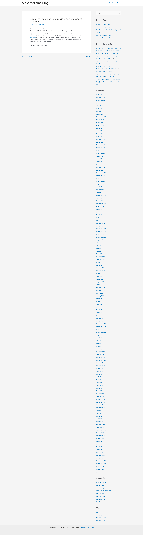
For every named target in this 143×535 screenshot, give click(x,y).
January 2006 (100, 458)
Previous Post (27, 57)
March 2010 (99, 349)
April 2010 (99, 346)
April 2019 (99, 217)
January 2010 (100, 354)
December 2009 (101, 357)
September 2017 (101, 271)
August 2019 (100, 206)
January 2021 (100, 170)
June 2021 (99, 159)
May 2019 (99, 215)
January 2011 (100, 321)
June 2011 (99, 307)
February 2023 (100, 111)
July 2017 (99, 276)
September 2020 (101, 181)
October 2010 (100, 329)
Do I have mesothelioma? (103, 24)
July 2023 (99, 103)
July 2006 (99, 441)
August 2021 (100, 156)
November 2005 (101, 463)
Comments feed (101, 518)
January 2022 (100, 142)
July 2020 (99, 187)
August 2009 (100, 368)
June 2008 (99, 385)
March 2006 (99, 452)
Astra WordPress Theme (87, 527)
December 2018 (101, 229)
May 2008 (99, 388)
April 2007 (99, 419)
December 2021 (101, 145)
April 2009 (99, 377)
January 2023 (100, 114)
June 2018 (99, 245)
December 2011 (100, 298)
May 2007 (99, 416)
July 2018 (99, 243)
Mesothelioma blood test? (103, 35)
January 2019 (100, 226)
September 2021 (101, 153)
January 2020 (100, 192)
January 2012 (100, 296)
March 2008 (99, 391)
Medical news (35, 24)
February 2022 (100, 139)
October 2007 (100, 405)
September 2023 (101, 100)
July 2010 (99, 338)
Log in (98, 512)
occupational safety (102, 499)
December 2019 (101, 195)
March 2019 (99, 220)
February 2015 (100, 287)
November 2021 (101, 148)
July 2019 (99, 209)
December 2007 (101, 399)
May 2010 (99, 343)
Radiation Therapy (112, 76)
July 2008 (99, 382)
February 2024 (100, 97)
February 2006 (100, 455)
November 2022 (101, 117)
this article (33, 37)
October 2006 (100, 433)
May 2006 (99, 447)
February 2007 (100, 424)
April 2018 (99, 251)
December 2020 (101, 173)
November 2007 (101, 402)
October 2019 (100, 201)
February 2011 (100, 318)
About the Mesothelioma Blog (111, 3)
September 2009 (101, 366)
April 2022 (99, 136)
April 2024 (99, 94)
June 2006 (99, 444)
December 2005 (101, 461)
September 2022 (101, 122)
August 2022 (100, 125)
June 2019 (99, 212)
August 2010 (100, 335)
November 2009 (101, 360)
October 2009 (100, 363)
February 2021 (100, 167)
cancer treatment (101, 485)
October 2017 (100, 268)
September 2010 (101, 332)
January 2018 (100, 259)
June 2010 (99, 340)
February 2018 (100, 257)
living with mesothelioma (103, 490)
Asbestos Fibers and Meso (104, 38)
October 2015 (100, 279)
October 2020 (100, 178)
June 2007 (99, 413)
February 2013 (100, 290)
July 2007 (99, 410)
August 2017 (100, 273)
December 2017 (101, 262)
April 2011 (99, 312)
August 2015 (100, 282)
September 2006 (101, 435)
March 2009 (99, 380)
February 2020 (100, 189)
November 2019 (101, 198)
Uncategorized (100, 502)
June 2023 (99, 106)
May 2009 (99, 374)
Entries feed (99, 515)
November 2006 (101, 430)
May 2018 (99, 248)
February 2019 (100, 223)
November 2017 (101, 265)
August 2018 (100, 240)
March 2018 (99, 254)
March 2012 (99, 293)
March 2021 (99, 164)
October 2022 (100, 120)
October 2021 (100, 150)
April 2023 (99, 108)
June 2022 (99, 131)
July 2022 (99, 128)
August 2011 (99, 301)
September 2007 (101, 407)
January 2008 (100, 396)
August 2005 (100, 469)
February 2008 (100, 394)
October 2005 (100, 466)
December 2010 (101, 324)
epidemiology (100, 488)
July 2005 (99, 472)
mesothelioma (100, 496)
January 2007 (100, 427)
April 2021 (99, 161)
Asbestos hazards (101, 482)
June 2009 (99, 371)
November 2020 (101, 175)
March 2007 (99, 421)
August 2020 (100, 184)
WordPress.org (100, 520)
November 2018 (101, 231)
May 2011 (99, 310)
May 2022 (99, 134)
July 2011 (99, 304)
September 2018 (101, 237)
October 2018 (100, 234)
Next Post (87, 57)
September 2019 (101, 203)
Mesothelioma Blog (35, 3)
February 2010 (100, 352)
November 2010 (101, 326)
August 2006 (100, 438)
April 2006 (99, 449)
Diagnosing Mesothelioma (104, 27)
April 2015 (99, 284)
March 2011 (99, 315)
